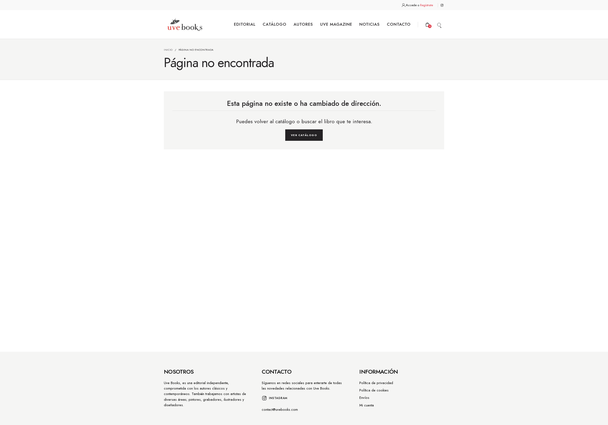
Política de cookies (374, 390)
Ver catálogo (304, 135)
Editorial (245, 24)
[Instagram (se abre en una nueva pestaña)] (442, 5)
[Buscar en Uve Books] (439, 24)
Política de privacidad (376, 383)
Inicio (168, 50)
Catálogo (274, 24)
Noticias (369, 24)
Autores (303, 24)
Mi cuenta (366, 405)
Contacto (399, 24)
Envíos (364, 397)
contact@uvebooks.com (280, 409)
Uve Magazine (336, 24)
